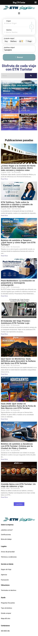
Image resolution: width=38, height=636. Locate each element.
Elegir (30, 41)
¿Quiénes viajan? (9, 47)
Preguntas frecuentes (8, 603)
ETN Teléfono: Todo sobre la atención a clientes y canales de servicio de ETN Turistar (17, 204)
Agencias (4, 575)
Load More (19, 504)
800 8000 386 (5, 631)
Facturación (5, 580)
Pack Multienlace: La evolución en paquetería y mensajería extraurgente (18, 282)
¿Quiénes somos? (7, 530)
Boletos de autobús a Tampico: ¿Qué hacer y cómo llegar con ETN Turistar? (18, 242)
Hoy (6, 41)
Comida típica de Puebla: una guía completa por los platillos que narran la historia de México (29, 114)
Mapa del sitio (5, 618)
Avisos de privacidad (7, 552)
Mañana (13, 41)
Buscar (20, 57)
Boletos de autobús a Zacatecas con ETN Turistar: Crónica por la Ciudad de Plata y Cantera (17, 446)
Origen (8, 21)
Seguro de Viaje (6, 569)
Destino (8, 30)
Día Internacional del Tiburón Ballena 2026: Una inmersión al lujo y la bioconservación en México (18, 86)
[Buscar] (31, 75)
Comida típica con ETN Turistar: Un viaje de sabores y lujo (18, 485)
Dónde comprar (6, 613)
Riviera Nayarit (7, 80)
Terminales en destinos (8, 590)
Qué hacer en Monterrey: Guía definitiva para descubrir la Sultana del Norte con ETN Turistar (18, 361)
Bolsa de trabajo (6, 539)
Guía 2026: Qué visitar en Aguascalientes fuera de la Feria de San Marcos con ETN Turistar (18, 406)
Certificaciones (6, 534)
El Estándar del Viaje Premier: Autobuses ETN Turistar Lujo (15, 322)
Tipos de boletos (6, 608)
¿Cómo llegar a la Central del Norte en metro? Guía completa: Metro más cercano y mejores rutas (18, 168)
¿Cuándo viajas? (9, 38)
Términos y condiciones (9, 557)
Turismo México (16, 80)
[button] (19, 13)
